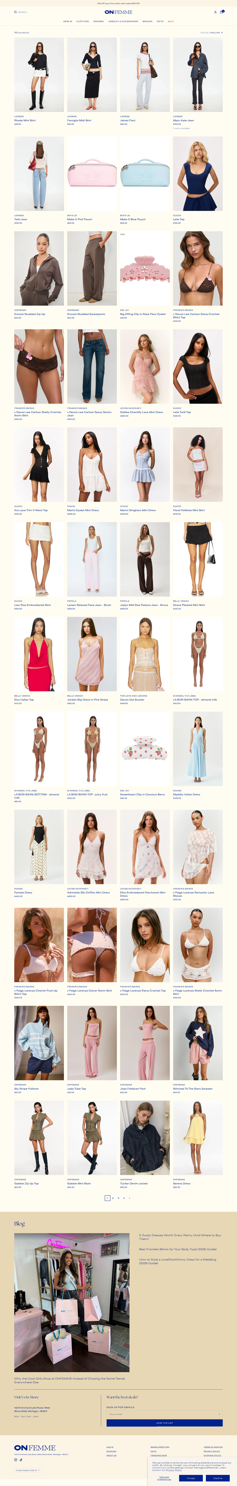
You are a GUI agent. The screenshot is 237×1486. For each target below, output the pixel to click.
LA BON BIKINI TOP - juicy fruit (87, 794)
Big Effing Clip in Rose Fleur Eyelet (143, 313)
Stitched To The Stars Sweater (193, 1088)
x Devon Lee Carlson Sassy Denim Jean (89, 413)
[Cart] (221, 12)
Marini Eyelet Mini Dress (83, 510)
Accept (191, 1478)
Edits (160, 21)
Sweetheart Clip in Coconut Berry (142, 794)
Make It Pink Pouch (79, 219)
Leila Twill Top (182, 412)
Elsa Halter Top (24, 699)
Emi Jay (124, 310)
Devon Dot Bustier (132, 699)
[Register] (219, 1414)
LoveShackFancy (130, 408)
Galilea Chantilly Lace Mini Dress (141, 412)
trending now (159, 1455)
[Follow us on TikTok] (21, 1459)
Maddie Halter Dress (186, 794)
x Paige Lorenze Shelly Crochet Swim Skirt (197, 992)
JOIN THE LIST (164, 1423)
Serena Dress (182, 1183)
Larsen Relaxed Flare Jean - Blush (89, 604)
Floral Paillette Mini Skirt (189, 510)
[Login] (215, 12)
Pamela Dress (23, 892)
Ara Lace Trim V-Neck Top (31, 510)
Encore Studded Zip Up (29, 313)
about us (111, 1455)
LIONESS (19, 116)
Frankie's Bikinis (183, 310)
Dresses (98, 21)
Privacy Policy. (174, 1470)
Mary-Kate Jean (183, 120)
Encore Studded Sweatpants (86, 313)
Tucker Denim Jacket (134, 1183)
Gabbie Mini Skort (79, 1183)
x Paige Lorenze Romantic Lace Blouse (193, 894)
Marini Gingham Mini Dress (138, 510)
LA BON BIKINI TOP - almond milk (195, 699)
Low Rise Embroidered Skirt (32, 604)
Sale (171, 21)
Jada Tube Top (76, 1088)
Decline (218, 1478)
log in (109, 1447)
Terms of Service (213, 1447)
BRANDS (147, 21)
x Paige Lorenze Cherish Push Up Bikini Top (35, 992)
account (111, 1451)
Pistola (71, 601)
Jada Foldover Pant (133, 1088)
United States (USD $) (26, 1470)
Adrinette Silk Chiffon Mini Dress (88, 892)
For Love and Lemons (133, 696)
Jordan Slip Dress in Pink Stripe (87, 699)
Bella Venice (181, 601)
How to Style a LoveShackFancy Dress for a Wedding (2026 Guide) (177, 1261)
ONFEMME (20, 310)
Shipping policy (212, 1455)
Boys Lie (72, 215)
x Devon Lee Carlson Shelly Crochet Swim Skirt (37, 413)
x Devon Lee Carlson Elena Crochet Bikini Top (196, 315)
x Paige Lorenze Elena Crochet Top (143, 990)
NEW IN (67, 21)
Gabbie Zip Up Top (26, 1183)
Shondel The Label (184, 696)
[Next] (129, 1198)
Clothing (83, 21)
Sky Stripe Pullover (26, 1088)
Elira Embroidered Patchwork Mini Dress (142, 894)
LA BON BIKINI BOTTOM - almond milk (36, 796)
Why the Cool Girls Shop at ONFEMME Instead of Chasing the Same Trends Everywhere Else (69, 1380)
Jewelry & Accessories (123, 21)
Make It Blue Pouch (133, 219)
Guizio (177, 215)
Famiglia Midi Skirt (79, 120)
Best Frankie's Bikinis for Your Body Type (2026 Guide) (178, 1249)
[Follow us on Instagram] (15, 1459)
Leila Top (178, 219)
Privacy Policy (212, 1451)
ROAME (177, 790)
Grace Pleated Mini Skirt (189, 604)
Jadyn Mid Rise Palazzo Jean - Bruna (144, 604)
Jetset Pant (127, 120)
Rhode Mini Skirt (25, 120)
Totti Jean (20, 219)
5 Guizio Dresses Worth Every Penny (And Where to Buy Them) (180, 1237)
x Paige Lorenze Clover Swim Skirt (89, 990)
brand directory (160, 1447)
